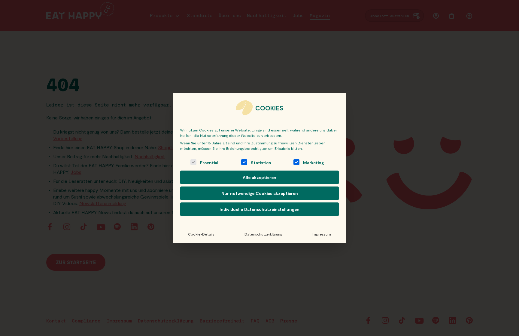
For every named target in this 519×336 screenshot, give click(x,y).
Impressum (321, 234)
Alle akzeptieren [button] (259, 177)
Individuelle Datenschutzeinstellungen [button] (259, 209)
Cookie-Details (201, 234)
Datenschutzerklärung (263, 234)
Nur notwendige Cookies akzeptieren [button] (259, 193)
